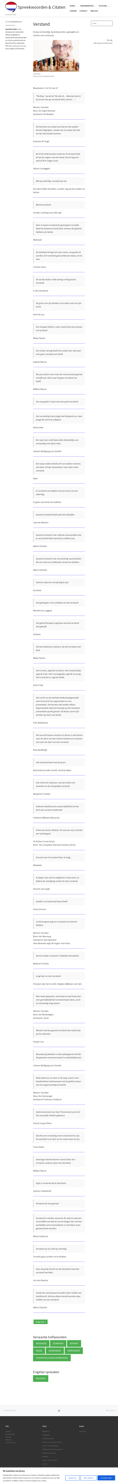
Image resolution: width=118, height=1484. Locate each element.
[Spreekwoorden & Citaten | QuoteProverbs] (11, 6)
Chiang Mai (46, 1435)
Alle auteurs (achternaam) (103, 43)
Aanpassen (72, 1478)
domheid (58, 1343)
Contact (8, 1431)
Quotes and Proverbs (49, 1460)
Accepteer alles (106, 1478)
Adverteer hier (10, 1442)
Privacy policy (10, 1434)
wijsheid (41, 1343)
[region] (59, 1475)
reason (40, 1378)
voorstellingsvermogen (52, 1358)
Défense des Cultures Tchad (52, 1442)
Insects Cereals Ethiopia (50, 1446)
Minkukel (45, 1457)
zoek (24, 46)
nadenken (55, 1350)
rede (39, 1350)
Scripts (44, 1464)
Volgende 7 (40, 1321)
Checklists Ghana (48, 1438)
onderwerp (16, 46)
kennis (74, 1343)
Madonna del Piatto (49, 1453)
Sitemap (8, 1437)
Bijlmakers (45, 1431)
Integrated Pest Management (52, 1449)
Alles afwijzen (88, 1478)
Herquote (82, 1431)
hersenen (74, 1350)
